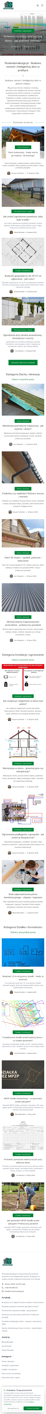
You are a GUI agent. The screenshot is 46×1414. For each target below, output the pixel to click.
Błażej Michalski (7, 1342)
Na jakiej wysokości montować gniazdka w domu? (20, 1306)
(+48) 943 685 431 (11, 1288)
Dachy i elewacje (23, 147)
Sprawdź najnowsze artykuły (23, 362)
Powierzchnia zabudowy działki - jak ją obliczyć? (19, 1311)
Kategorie (6, 1356)
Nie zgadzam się (13, 1408)
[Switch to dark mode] (38, 5)
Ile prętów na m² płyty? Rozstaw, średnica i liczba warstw (23, 1302)
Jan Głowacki (6, 1346)
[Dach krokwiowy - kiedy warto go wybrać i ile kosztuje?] (23, 142)
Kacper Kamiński (8, 1350)
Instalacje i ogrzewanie (23, 31)
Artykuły (6, 1297)
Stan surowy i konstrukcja (11, 1373)
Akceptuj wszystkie (33, 1408)
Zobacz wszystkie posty (23, 379)
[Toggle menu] (42, 5)
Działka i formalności (23, 271)
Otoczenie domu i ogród (23, 211)
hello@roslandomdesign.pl (14, 1291)
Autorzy (6, 1337)
